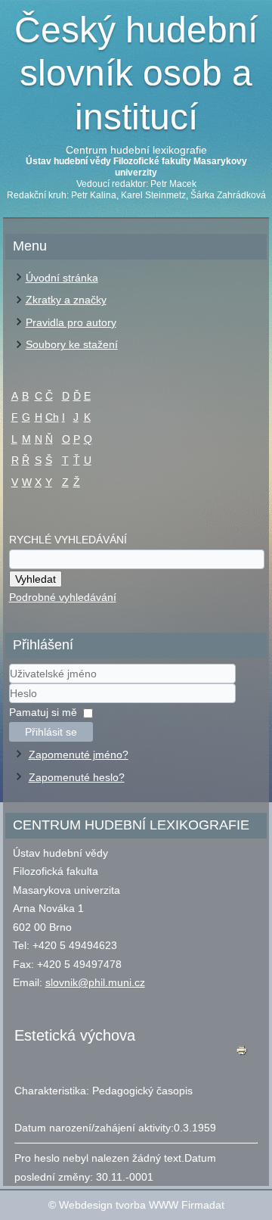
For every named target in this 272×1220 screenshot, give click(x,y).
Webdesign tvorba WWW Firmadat (141, 1205)
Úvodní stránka (62, 278)
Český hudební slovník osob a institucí (136, 73)
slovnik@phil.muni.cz (95, 982)
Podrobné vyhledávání (62, 597)
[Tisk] (241, 1053)
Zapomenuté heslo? (77, 777)
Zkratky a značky (66, 300)
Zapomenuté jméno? (78, 754)
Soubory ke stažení (72, 344)
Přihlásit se (51, 732)
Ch (52, 417)
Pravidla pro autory (71, 322)
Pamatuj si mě (43, 712)
